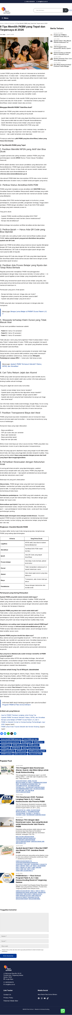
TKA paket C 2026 (21, 814)
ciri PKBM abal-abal (31, 739)
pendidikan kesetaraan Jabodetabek (26, 892)
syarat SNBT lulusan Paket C (24, 870)
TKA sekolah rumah (39, 788)
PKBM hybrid (19, 894)
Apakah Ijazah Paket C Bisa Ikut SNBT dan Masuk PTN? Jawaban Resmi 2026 (32, 850)
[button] (69, 10)
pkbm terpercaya (20, 754)
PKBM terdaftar (36, 895)
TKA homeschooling (33, 785)
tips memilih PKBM (35, 754)
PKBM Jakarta (33, 745)
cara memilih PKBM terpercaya (12, 739)
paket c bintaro (20, 865)
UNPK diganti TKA (21, 843)
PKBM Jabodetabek (20, 745)
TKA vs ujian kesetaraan (23, 792)
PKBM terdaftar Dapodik (37, 751)
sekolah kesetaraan (22, 898)
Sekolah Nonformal (34, 898)
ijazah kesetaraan (21, 780)
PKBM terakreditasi (8, 751)
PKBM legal (5, 748)
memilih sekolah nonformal (10, 742)
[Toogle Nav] (71, 10)
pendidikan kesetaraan (40, 782)
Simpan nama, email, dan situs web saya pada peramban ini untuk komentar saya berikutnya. (22, 950)
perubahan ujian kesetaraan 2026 (26, 838)
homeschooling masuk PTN (24, 861)
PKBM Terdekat (7, 754)
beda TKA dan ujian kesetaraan (25, 836)
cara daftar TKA (21, 810)
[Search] (65, 10)
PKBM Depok (6, 745)
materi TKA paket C (21, 811)
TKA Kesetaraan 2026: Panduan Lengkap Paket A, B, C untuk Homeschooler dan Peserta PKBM (30, 799)
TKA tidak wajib (29, 790)
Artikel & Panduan (9, 23)
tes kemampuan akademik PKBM (28, 784)
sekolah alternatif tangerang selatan (27, 897)
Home (1, 23)
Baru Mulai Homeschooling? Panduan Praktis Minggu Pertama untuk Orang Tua (62, 66)
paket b (38, 890)
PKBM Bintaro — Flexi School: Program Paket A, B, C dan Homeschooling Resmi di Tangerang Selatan (31, 879)
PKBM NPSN (16, 748)
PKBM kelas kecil (37, 894)
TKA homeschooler (21, 785)
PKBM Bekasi (27, 742)
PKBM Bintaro (39, 742)
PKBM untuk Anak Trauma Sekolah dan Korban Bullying (20, 727)
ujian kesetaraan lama (37, 841)
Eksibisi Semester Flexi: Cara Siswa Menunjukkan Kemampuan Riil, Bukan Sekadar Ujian (63, 61)
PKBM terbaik (22, 751)
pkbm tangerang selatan (31, 748)
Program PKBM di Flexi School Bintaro (16, 705)
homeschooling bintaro (23, 890)
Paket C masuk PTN (21, 867)
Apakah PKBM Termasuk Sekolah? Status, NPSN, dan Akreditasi (23, 717)
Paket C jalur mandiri (39, 865)
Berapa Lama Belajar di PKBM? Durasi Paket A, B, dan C (20, 720)
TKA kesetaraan (20, 813)
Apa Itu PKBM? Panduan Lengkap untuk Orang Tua (18, 715)
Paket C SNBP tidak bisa (34, 867)
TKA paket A (29, 813)
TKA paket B (36, 813)
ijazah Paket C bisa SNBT (23, 864)
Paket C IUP (29, 865)
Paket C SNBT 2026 (21, 869)
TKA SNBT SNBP (20, 790)
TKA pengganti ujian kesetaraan (35, 787)
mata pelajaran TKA (22, 782)
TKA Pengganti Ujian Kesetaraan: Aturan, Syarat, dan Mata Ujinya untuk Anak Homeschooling (32, 770)
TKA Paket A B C (20, 787)
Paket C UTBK (31, 869)
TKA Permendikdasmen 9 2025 (24, 788)
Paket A (33, 890)
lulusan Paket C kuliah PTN (39, 864)
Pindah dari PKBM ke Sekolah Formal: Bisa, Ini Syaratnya (61, 36)
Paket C (30, 782)
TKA (39, 784)
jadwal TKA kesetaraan (33, 810)
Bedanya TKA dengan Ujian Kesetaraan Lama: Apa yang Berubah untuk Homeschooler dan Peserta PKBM (32, 823)
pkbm (17, 784)
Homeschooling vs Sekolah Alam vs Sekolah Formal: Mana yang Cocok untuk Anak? (62, 55)
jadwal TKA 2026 (32, 780)
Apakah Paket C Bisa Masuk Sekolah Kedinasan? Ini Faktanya (62, 42)
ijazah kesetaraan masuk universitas (27, 862)
